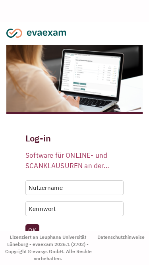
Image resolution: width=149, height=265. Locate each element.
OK (32, 230)
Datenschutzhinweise (121, 237)
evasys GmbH (48, 251)
